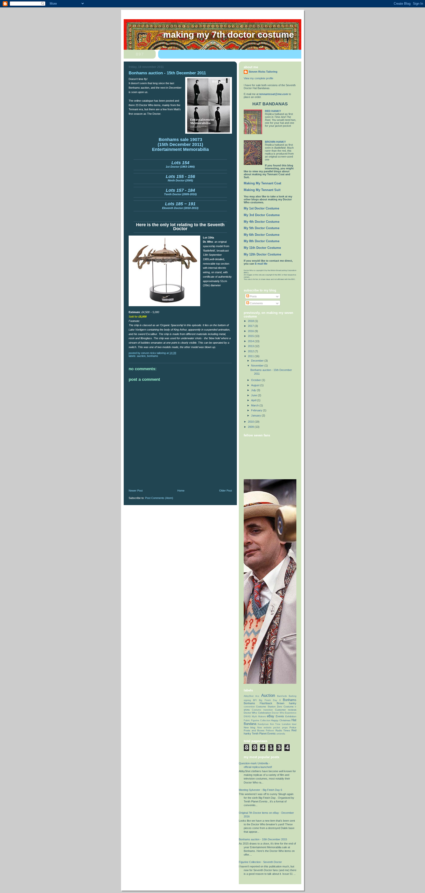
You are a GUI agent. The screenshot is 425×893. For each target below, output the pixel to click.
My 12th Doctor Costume (262, 254)
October (256, 380)
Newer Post (136, 490)
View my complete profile (258, 78)
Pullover (270, 730)
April (254, 400)
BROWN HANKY (275, 141)
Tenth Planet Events (264, 733)
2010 (251, 421)
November (257, 365)
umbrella (280, 734)
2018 (251, 320)
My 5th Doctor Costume (261, 228)
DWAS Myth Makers (255, 716)
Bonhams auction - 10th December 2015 (263, 839)
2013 (251, 346)
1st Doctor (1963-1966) (180, 165)
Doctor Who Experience (284, 713)
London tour (289, 724)
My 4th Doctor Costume (261, 221)
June (254, 395)
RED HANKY (273, 111)
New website (264, 727)
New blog (249, 727)
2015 (251, 336)
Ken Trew (275, 724)
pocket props (280, 727)
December (257, 360)
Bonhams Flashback (258, 703)
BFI (255, 700)
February (257, 410)
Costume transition (262, 710)
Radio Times (282, 730)
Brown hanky (286, 703)
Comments (256, 303)
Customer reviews (285, 709)
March (255, 405)
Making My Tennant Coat (262, 183)
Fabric (247, 720)
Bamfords (282, 696)
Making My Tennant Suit (262, 190)
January (256, 415)
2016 (251, 331)
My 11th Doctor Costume (262, 248)
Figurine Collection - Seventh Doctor (260, 862)
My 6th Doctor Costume (261, 235)
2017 (251, 325)
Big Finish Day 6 (270, 700)
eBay (270, 716)
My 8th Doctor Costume (261, 241)
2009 (251, 426)
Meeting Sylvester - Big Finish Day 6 (260, 789)
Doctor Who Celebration (257, 712)
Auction (141, 355)
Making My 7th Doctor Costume (228, 35)
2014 (251, 341)
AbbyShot (249, 696)
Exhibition (290, 716)
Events (280, 716)
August (255, 385)
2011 (251, 356)
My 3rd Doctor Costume (262, 215)
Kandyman (263, 724)
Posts (253, 296)
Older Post (225, 490)
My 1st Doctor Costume (261, 208)
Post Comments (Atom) (159, 497)
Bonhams (152, 355)
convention (249, 706)
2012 (251, 351)
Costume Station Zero (269, 706)
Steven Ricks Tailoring (263, 71)
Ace (257, 696)
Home (180, 490)
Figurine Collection (260, 720)
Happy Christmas (280, 720)
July (254, 390)
